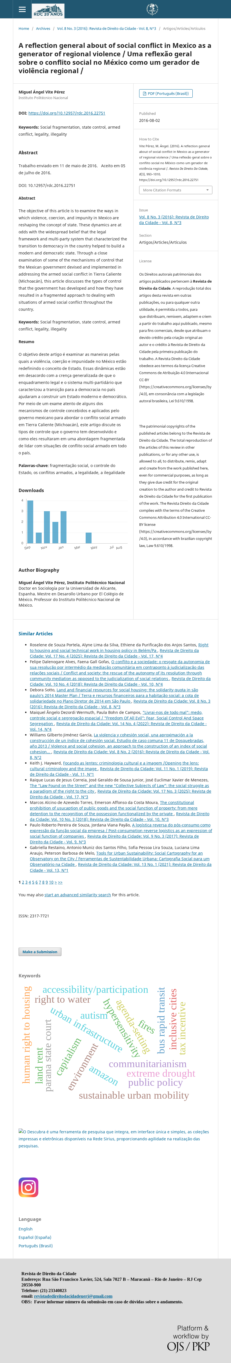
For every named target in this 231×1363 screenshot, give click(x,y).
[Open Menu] (22, 9)
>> (60, 882)
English (26, 1229)
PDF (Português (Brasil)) (168, 93)
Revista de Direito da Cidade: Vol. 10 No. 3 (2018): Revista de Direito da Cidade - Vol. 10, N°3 (119, 816)
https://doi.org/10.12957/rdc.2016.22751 (66, 113)
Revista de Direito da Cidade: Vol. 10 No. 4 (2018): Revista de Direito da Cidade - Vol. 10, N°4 (120, 681)
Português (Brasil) (36, 1245)
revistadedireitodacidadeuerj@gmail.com (73, 1296)
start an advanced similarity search (78, 894)
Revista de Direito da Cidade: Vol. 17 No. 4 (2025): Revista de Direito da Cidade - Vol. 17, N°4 (114, 653)
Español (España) (35, 1237)
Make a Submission (40, 951)
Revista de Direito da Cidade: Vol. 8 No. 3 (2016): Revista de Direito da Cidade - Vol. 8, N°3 (120, 703)
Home (24, 28)
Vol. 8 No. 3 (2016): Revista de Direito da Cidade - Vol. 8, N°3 (106, 28)
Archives (43, 28)
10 (51, 882)
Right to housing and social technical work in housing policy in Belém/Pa (119, 647)
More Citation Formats (162, 190)
